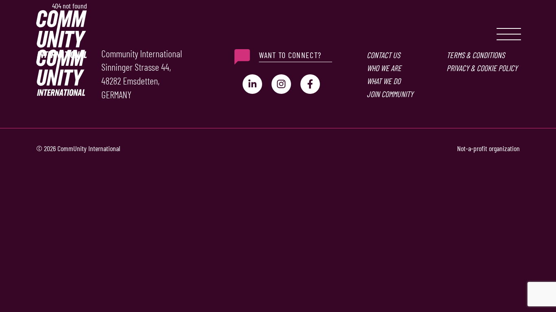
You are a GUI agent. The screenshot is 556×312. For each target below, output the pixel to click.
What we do (384, 81)
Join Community (390, 94)
